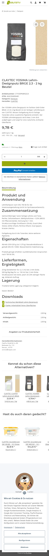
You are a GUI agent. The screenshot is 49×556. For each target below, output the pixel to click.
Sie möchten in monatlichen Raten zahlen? (24, 178)
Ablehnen (24, 547)
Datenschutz (20, 527)
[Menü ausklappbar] (3, 1)
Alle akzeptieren (24, 533)
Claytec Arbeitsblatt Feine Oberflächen (20, 305)
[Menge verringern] (4, 156)
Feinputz (14, 99)
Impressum (8, 527)
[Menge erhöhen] (44, 156)
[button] (31, 2)
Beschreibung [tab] (9, 188)
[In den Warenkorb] (4, 18)
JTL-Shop (28, 553)
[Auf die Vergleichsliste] (36, 24)
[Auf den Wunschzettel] (42, 24)
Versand (21, 135)
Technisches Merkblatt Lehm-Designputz (21, 302)
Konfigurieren (24, 540)
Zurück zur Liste (9, 11)
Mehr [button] (20, 147)
